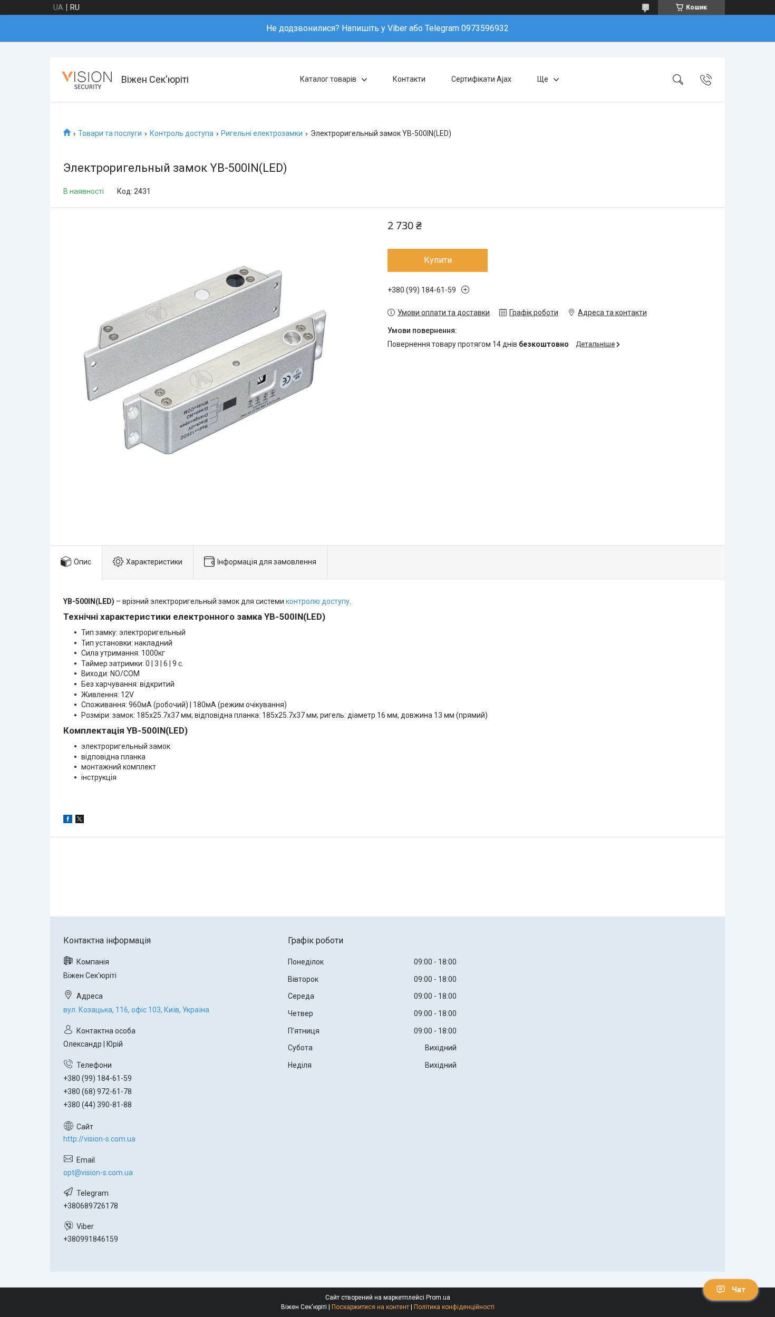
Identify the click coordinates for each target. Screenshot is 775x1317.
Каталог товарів (328, 79)
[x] (79, 820)
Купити (438, 260)
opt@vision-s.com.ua (98, 1172)
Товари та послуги (110, 133)
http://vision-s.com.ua (99, 1139)
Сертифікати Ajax (481, 79)
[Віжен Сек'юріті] (87, 79)
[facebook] (67, 820)
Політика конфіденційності (454, 1307)
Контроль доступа (182, 133)
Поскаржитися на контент (370, 1307)
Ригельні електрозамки (262, 133)
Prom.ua (438, 1297)
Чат (738, 1289)
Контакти (409, 79)
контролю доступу (318, 601)
